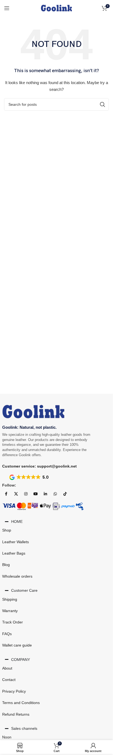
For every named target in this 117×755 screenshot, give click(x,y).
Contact (9, 679)
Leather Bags (13, 553)
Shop (6, 530)
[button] (29, 477)
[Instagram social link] (26, 494)
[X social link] (16, 494)
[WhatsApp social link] (55, 494)
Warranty (10, 611)
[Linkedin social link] (45, 494)
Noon (6, 737)
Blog (6, 564)
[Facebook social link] (6, 494)
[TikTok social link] (65, 494)
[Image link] (33, 411)
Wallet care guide (17, 645)
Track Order (12, 622)
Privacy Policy (14, 691)
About (7, 668)
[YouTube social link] (36, 494)
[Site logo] (56, 8)
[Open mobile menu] (6, 8)
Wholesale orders (17, 576)
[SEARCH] (102, 104)
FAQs (7, 634)
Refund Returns (15, 714)
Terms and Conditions (21, 702)
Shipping (9, 599)
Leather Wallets (15, 542)
